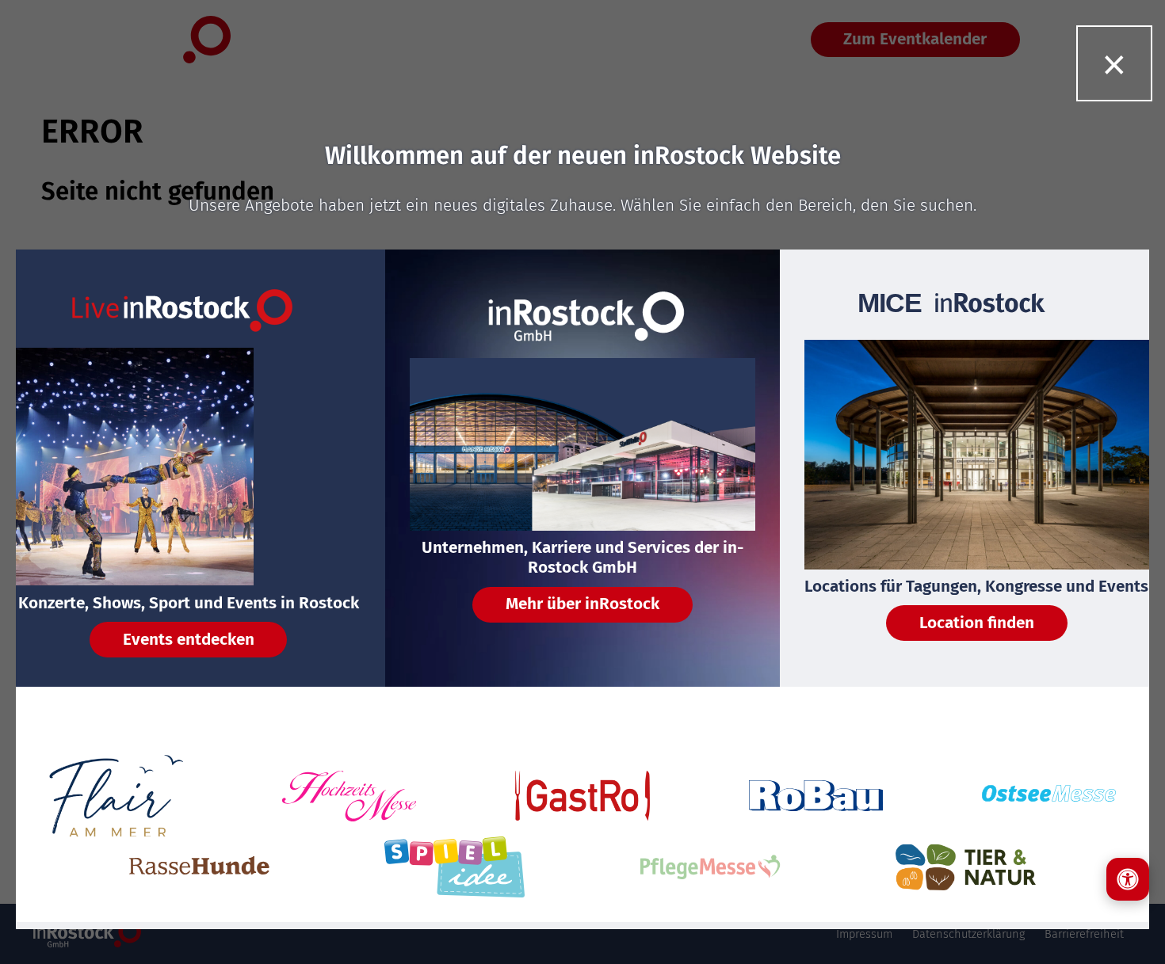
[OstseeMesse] (1049, 795)
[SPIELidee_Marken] (454, 866)
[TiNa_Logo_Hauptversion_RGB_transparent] (966, 867)
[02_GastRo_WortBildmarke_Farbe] (582, 796)
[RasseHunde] (199, 867)
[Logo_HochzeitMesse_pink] (349, 796)
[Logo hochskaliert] (116, 796)
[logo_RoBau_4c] (816, 795)
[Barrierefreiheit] (1127, 879)
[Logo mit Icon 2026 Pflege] (710, 866)
